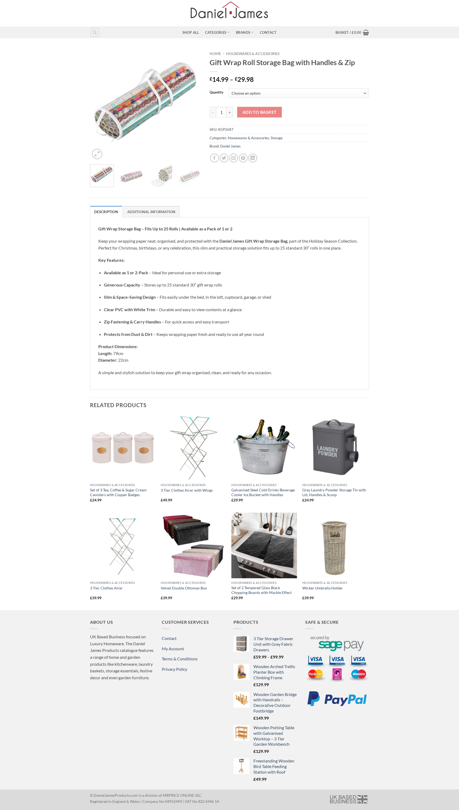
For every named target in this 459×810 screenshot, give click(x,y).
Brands (243, 32)
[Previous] (99, 105)
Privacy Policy (174, 669)
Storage (277, 138)
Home (215, 54)
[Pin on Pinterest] (243, 158)
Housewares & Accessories (252, 54)
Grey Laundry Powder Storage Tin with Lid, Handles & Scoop (334, 492)
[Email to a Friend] (233, 158)
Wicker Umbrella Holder (322, 588)
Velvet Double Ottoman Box (184, 588)
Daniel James (230, 146)
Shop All (190, 32)
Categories (216, 32)
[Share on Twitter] (224, 158)
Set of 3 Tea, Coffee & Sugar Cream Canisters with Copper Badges (118, 492)
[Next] (192, 105)
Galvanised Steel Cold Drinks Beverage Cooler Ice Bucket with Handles (263, 492)
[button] (352, 32)
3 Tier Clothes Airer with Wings (187, 490)
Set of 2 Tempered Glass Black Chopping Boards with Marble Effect (261, 590)
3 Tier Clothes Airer (106, 588)
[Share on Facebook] (214, 158)
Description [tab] (106, 212)
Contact (268, 32)
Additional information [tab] (151, 212)
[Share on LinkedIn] (252, 158)
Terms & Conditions (180, 658)
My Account (173, 648)
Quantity (216, 92)
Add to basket (260, 112)
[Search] (95, 32)
